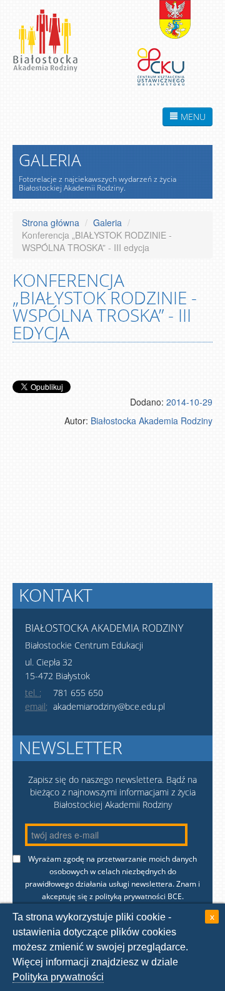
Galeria (107, 222)
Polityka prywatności (58, 977)
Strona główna (50, 222)
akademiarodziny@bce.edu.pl (109, 706)
